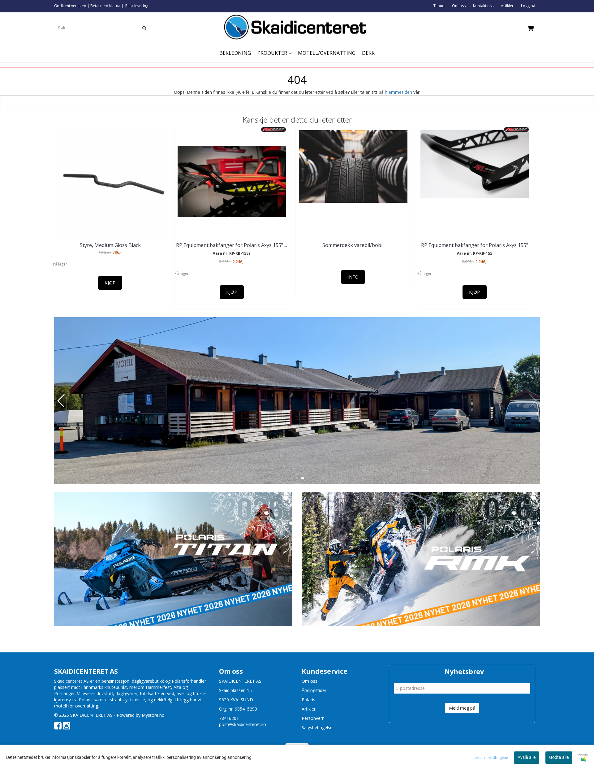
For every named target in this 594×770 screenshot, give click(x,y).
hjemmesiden (398, 92)
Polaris (308, 700)
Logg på (528, 5)
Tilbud (439, 5)
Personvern (313, 718)
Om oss (459, 5)
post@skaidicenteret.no (242, 724)
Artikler (507, 5)
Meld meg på (462, 708)
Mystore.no (153, 715)
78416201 (229, 718)
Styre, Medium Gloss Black (110, 245)
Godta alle (559, 757)
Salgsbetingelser (318, 727)
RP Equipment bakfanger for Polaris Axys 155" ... (231, 245)
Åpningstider (314, 690)
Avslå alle (527, 757)
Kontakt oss (483, 5)
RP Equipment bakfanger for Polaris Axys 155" (474, 245)
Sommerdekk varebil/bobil (353, 245)
